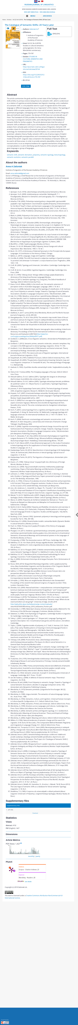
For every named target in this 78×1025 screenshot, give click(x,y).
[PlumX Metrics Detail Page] (11, 870)
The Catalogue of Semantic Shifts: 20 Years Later (37, 19)
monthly (31, 856)
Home (4, 19)
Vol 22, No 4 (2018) (18, 19)
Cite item (25, 86)
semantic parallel (27, 157)
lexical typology (59, 155)
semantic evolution (14, 157)
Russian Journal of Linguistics (39, 6)
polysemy (36, 155)
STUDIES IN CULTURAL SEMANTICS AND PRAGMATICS (33, 59)
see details (28, 881)
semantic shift (12, 155)
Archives (47, 16)
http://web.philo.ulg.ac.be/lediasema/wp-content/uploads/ (31, 604)
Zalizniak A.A (34, 29)
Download (35, 813)
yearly (38, 856)
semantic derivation (25, 155)
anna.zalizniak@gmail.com (19, 173)
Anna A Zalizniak (14, 166)
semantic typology (47, 155)
